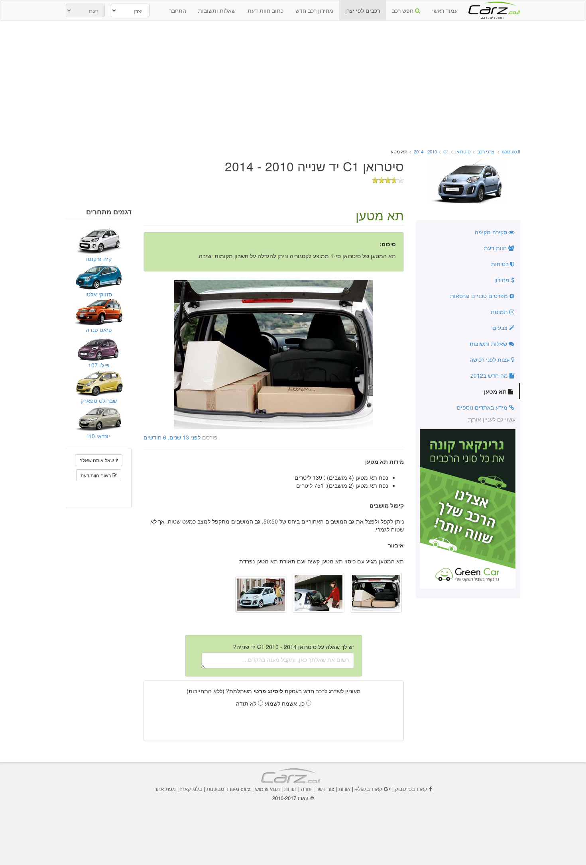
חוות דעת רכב (492, 7)
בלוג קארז (191, 788)
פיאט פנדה (99, 329)
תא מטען (496, 391)
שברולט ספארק (99, 400)
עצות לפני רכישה (490, 359)
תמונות (500, 312)
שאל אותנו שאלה (97, 460)
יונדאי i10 (98, 436)
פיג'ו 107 (99, 365)
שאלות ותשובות (217, 10)
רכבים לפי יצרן (362, 10)
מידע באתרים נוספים (483, 407)
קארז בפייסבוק (411, 788)
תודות (290, 788)
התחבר (177, 10)
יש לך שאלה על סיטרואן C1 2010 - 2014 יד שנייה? (293, 647)
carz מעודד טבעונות (228, 788)
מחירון (502, 280)
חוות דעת (496, 248)
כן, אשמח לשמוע (285, 703)
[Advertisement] (293, 84)
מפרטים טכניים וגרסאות (479, 296)
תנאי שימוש (267, 788)
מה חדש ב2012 (489, 375)
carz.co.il (511, 151)
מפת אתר (165, 788)
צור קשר (325, 788)
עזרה (306, 788)
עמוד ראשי (445, 10)
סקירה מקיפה (492, 232)
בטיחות (500, 264)
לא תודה (247, 703)
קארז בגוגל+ (368, 788)
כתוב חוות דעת (265, 10)
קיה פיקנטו (99, 259)
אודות (344, 788)
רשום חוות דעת (96, 475)
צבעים (500, 327)
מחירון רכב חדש (314, 10)
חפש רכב (403, 10)
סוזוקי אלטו (98, 294)
